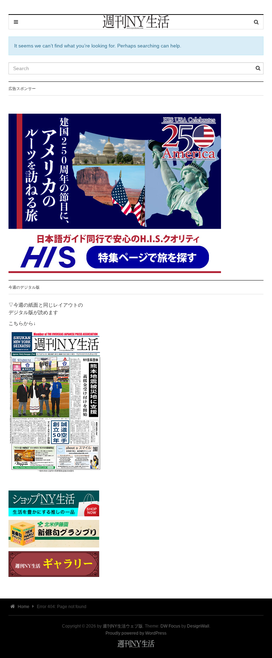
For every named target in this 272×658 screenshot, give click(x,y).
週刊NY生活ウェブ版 (123, 626)
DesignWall (198, 626)
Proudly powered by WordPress (136, 633)
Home (23, 606)
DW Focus (170, 626)
